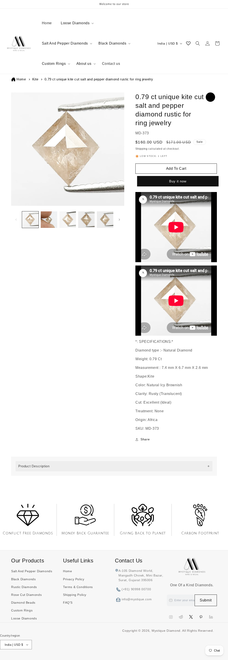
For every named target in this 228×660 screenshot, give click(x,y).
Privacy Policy (73, 579)
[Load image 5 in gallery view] (105, 219)
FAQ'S (68, 602)
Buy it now (176, 181)
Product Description (33, 466)
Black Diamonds (112, 43)
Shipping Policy (74, 595)
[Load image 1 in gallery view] (30, 219)
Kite (35, 79)
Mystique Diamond (166, 630)
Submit (206, 600)
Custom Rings (54, 63)
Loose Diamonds (75, 23)
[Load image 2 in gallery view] (49, 219)
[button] (76, 23)
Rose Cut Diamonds (26, 595)
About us (84, 63)
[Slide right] (119, 220)
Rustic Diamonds (24, 587)
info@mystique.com (137, 599)
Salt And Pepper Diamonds (65, 43)
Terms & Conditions (78, 587)
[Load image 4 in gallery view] (86, 219)
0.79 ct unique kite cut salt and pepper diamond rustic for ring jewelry (99, 79)
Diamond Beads (23, 602)
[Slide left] (16, 220)
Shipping (141, 148)
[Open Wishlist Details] (188, 43)
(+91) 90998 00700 (136, 589)
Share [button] (145, 439)
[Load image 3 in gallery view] (67, 219)
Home (21, 79)
